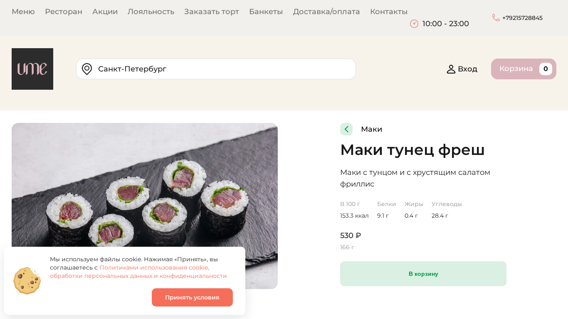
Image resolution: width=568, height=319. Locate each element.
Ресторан (63, 11)
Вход (467, 69)
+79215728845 (522, 18)
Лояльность (151, 11)
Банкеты (266, 11)
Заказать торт (211, 11)
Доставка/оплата (326, 11)
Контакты (389, 11)
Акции (105, 11)
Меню (23, 11)
